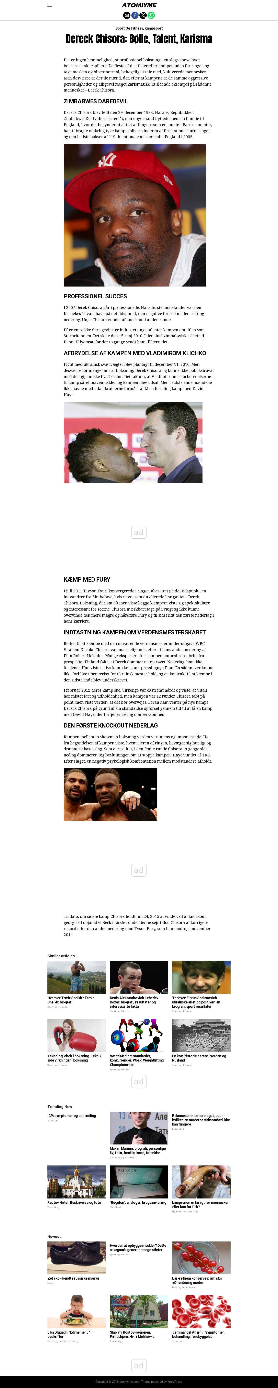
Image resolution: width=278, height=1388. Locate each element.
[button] (49, 5)
